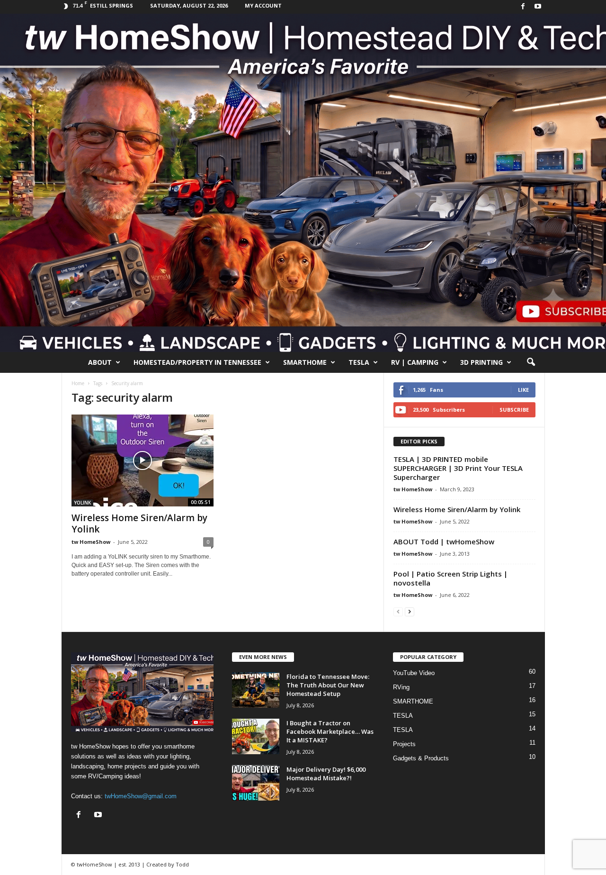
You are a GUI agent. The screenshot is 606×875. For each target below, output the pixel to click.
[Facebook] (523, 7)
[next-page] (409, 611)
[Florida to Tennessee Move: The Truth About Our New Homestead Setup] (255, 690)
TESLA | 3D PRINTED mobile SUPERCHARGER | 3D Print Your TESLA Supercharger (458, 468)
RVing (401, 687)
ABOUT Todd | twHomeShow (443, 541)
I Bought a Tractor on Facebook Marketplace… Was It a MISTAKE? (330, 731)
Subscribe (514, 409)
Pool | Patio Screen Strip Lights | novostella (450, 578)
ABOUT (100, 362)
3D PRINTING (481, 362)
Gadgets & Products (421, 758)
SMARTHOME (305, 362)
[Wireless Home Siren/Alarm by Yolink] (142, 460)
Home (77, 383)
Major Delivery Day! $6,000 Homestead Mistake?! (325, 773)
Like (523, 389)
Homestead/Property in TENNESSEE (197, 362)
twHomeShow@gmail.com (141, 796)
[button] (530, 362)
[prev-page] (398, 611)
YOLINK (82, 502)
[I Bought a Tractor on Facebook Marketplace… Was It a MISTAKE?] (255, 736)
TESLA (358, 362)
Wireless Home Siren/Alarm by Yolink (139, 523)
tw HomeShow (90, 541)
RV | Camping (414, 362)
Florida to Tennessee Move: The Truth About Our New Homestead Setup (327, 685)
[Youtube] (538, 7)
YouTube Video (414, 673)
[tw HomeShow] (303, 183)
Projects (404, 744)
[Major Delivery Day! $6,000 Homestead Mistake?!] (255, 783)
